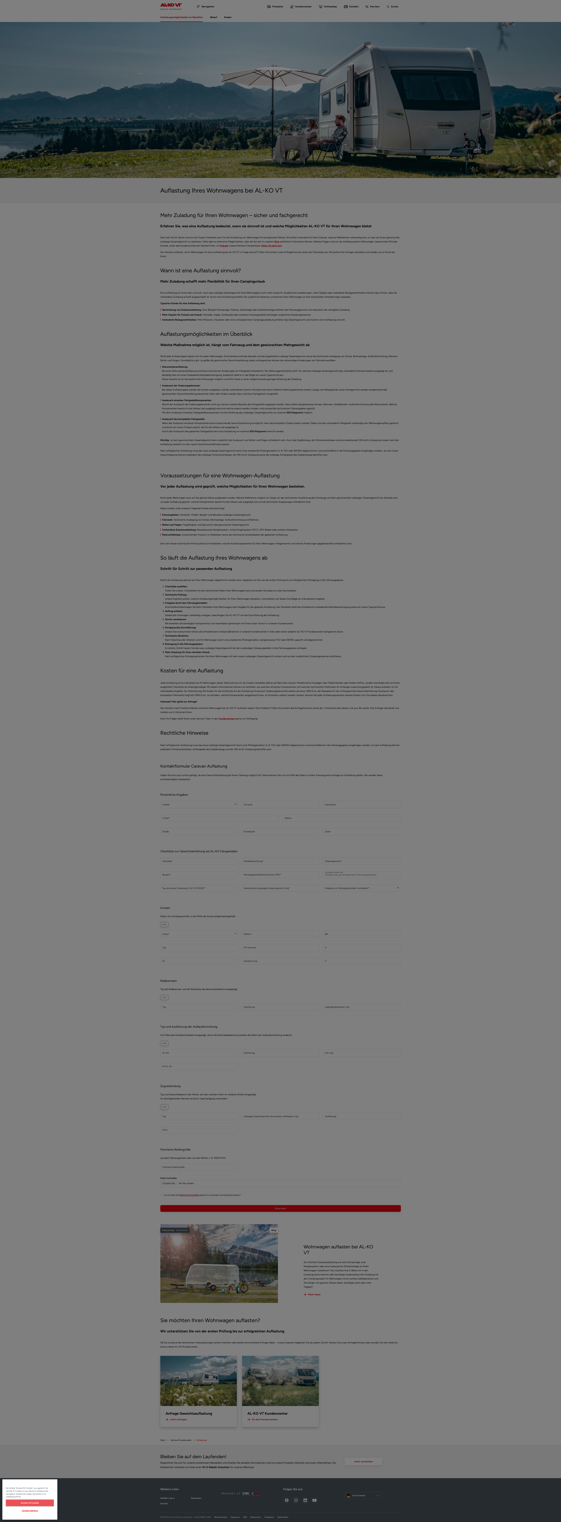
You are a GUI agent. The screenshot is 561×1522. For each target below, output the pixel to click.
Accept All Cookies (30, 1503)
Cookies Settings (30, 1511)
